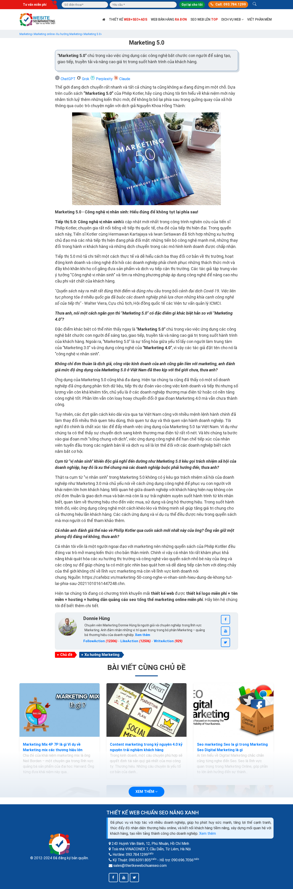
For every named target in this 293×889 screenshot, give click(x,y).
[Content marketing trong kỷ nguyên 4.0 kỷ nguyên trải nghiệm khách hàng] (146, 710)
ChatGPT (68, 79)
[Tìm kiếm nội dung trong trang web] (254, 4)
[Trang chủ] (103, 19)
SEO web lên (204, 19)
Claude (124, 79)
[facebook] (225, 619)
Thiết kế (128, 19)
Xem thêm (207, 833)
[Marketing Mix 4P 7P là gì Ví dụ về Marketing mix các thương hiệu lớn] (59, 710)
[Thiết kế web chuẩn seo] (37, 19)
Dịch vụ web (231, 19)
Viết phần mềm (259, 19)
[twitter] (225, 642)
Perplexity (104, 79)
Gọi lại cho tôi (192, 4)
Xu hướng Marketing (101, 654)
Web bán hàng (169, 19)
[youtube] (225, 631)
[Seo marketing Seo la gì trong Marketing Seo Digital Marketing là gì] (233, 710)
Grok (85, 79)
